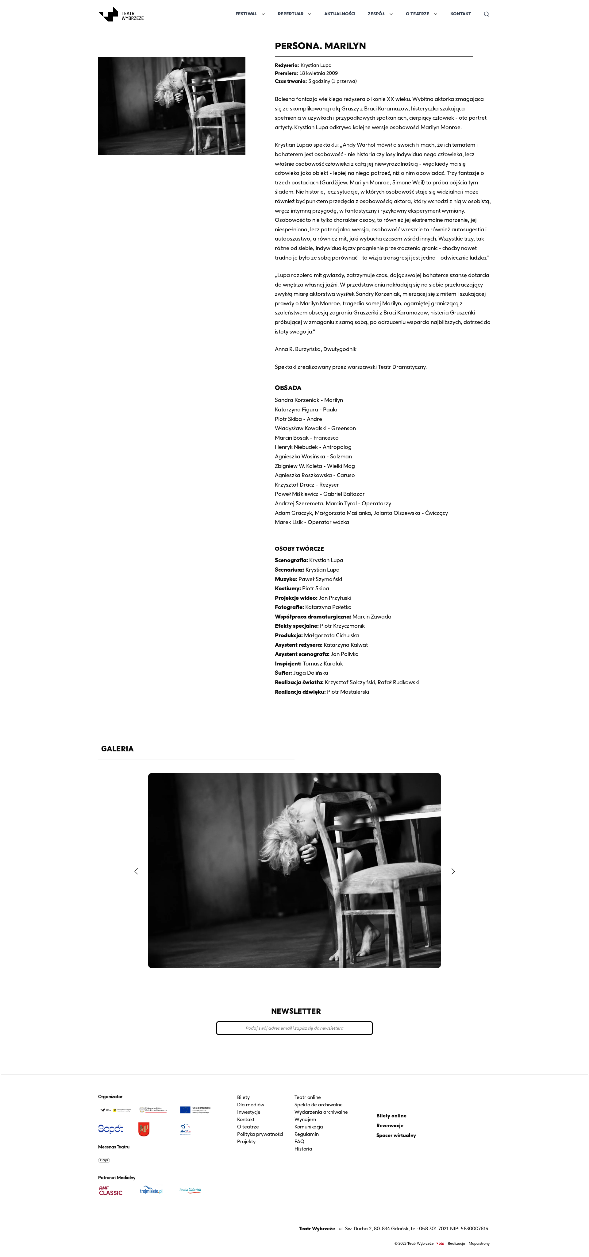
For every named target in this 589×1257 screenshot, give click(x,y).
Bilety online (391, 1116)
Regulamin (306, 1134)
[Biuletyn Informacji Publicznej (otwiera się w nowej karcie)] (440, 1244)
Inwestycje (248, 1112)
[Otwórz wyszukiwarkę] (486, 14)
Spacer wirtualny (396, 1135)
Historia (303, 1149)
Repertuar (290, 14)
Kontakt (460, 14)
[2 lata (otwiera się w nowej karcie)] (195, 1129)
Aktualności (340, 14)
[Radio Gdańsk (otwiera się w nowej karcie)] (195, 1190)
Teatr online (307, 1097)
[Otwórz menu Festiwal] (263, 14)
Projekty (246, 1141)
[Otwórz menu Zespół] (391, 14)
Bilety (243, 1097)
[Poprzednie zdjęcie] (136, 871)
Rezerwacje (389, 1125)
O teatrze (248, 1127)
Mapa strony (479, 1243)
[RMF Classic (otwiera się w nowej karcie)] (115, 1190)
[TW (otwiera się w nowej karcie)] (115, 1109)
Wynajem (305, 1119)
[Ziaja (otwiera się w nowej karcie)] (115, 1160)
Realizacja (456, 1243)
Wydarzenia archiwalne (321, 1112)
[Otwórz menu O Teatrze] (435, 14)
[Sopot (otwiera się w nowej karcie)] (115, 1129)
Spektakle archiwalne (318, 1105)
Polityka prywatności (260, 1134)
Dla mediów (250, 1105)
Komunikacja (308, 1127)
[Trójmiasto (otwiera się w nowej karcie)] (155, 1190)
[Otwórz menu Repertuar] (309, 14)
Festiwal (246, 14)
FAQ (299, 1141)
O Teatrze (417, 14)
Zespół (376, 14)
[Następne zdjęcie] (453, 871)
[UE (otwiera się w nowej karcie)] (195, 1109)
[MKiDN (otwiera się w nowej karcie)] (155, 1109)
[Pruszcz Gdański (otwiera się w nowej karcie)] (155, 1129)
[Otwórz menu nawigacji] (150, 14)
